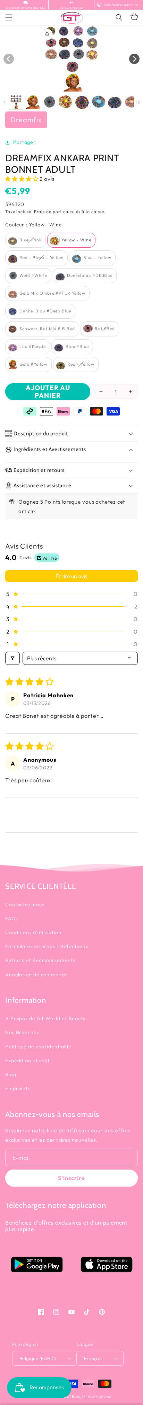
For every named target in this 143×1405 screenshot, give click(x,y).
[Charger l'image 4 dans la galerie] (66, 102)
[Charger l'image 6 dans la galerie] (99, 102)
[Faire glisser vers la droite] (134, 59)
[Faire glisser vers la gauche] (8, 59)
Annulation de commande (36, 974)
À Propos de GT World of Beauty (45, 1018)
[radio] (25, 240)
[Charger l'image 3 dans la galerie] (49, 102)
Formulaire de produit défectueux (46, 946)
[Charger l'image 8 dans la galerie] (131, 102)
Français (93, 1358)
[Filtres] (12, 658)
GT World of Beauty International (79, 1396)
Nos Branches (22, 1032)
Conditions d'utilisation (33, 932)
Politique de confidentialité (38, 1046)
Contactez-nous (24, 904)
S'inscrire (71, 1177)
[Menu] (8, 17)
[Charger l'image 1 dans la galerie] (16, 102)
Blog (10, 1074)
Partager (24, 142)
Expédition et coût (27, 1060)
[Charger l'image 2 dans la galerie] (33, 102)
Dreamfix (26, 119)
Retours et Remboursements (40, 960)
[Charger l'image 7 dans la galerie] (115, 102)
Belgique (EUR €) (37, 1358)
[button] (119, 17)
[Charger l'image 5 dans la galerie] (82, 102)
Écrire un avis (71, 576)
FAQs (11, 918)
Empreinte (18, 1088)
